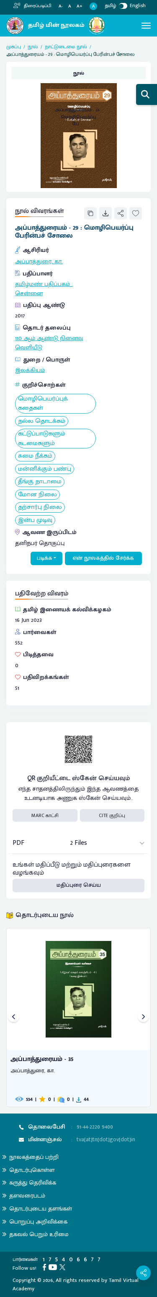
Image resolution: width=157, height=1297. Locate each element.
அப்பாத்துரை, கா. (39, 262)
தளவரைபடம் (27, 1195)
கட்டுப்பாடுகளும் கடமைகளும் (41, 438)
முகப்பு (13, 46)
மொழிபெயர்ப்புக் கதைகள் (43, 403)
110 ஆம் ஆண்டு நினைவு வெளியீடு (49, 343)
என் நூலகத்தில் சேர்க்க (103, 558)
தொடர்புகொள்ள (31, 1170)
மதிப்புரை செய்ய (79, 885)
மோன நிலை (37, 495)
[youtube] (54, 1266)
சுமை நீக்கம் (35, 456)
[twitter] (63, 1266)
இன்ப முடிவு (35, 520)
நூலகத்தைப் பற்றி (34, 1157)
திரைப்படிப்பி (37, 6)
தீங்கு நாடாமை (40, 482)
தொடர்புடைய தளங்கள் (40, 1208)
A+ (79, 6)
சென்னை (29, 293)
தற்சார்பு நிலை (40, 507)
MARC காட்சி (45, 815)
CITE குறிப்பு (112, 815)
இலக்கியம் (30, 370)
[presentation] (13, 1017)
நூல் (33, 46)
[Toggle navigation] (146, 25)
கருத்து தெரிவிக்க (32, 1182)
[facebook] (46, 1266)
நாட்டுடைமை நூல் (66, 46)
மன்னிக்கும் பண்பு (44, 469)
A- (61, 6)
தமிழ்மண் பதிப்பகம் (42, 284)
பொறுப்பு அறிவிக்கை (38, 1221)
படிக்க (44, 558)
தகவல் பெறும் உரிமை (39, 1234)
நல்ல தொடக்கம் (41, 421)
